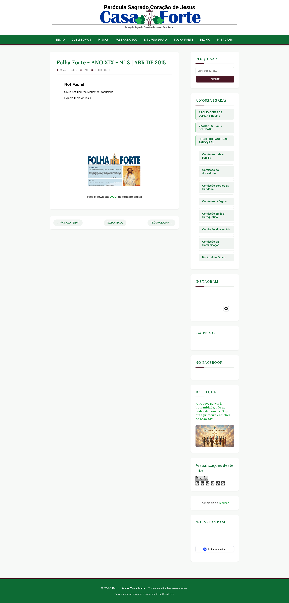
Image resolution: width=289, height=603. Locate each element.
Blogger (224, 503)
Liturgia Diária (155, 39)
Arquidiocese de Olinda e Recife (210, 114)
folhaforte (102, 70)
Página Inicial (115, 222)
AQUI (114, 196)
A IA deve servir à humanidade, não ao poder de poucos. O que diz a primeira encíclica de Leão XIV (213, 411)
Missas (103, 39)
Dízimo (205, 39)
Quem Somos (81, 39)
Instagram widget (216, 549)
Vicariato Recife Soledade (210, 127)
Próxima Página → (161, 222)
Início (60, 39)
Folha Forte (184, 39)
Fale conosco (126, 39)
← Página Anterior (68, 222)
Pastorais (225, 39)
